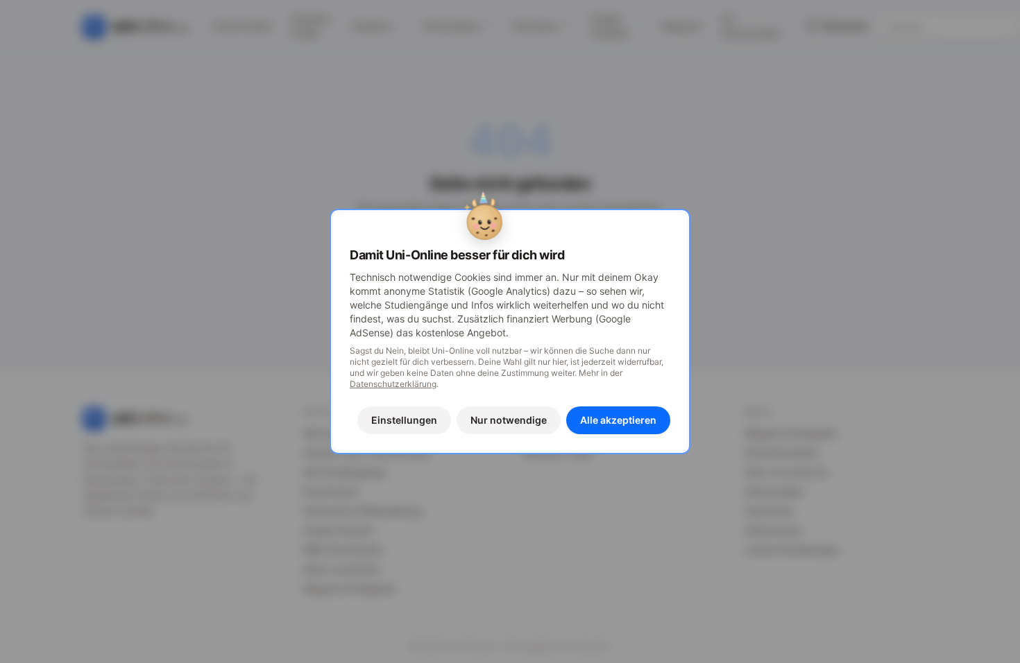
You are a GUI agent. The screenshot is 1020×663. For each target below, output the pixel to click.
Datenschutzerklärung (393, 384)
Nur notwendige (508, 420)
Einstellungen (404, 420)
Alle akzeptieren (618, 420)
